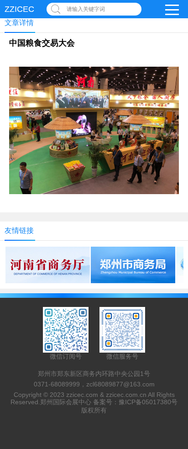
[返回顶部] (178, 394)
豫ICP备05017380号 (148, 402)
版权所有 (94, 410)
